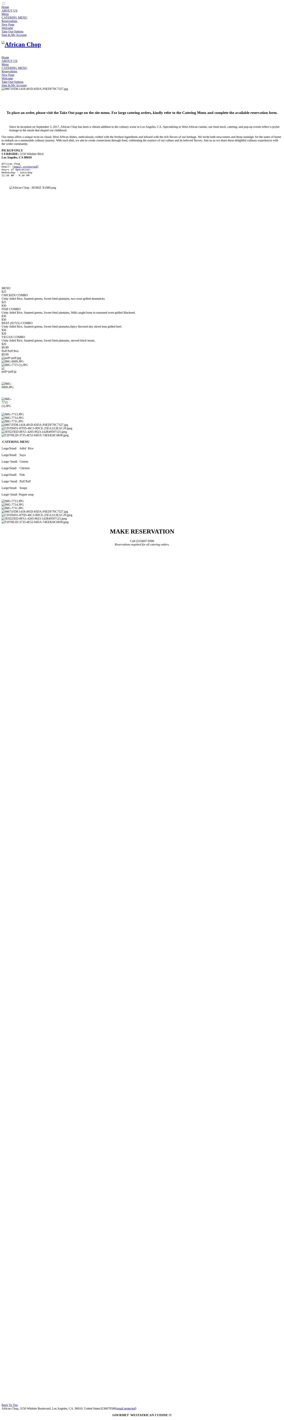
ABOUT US (9, 10)
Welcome (7, 28)
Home (5, 7)
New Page (8, 24)
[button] (9, 374)
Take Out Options (12, 31)
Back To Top (10, 1405)
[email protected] (25, 166)
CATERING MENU (14, 17)
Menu (5, 14)
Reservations (9, 21)
